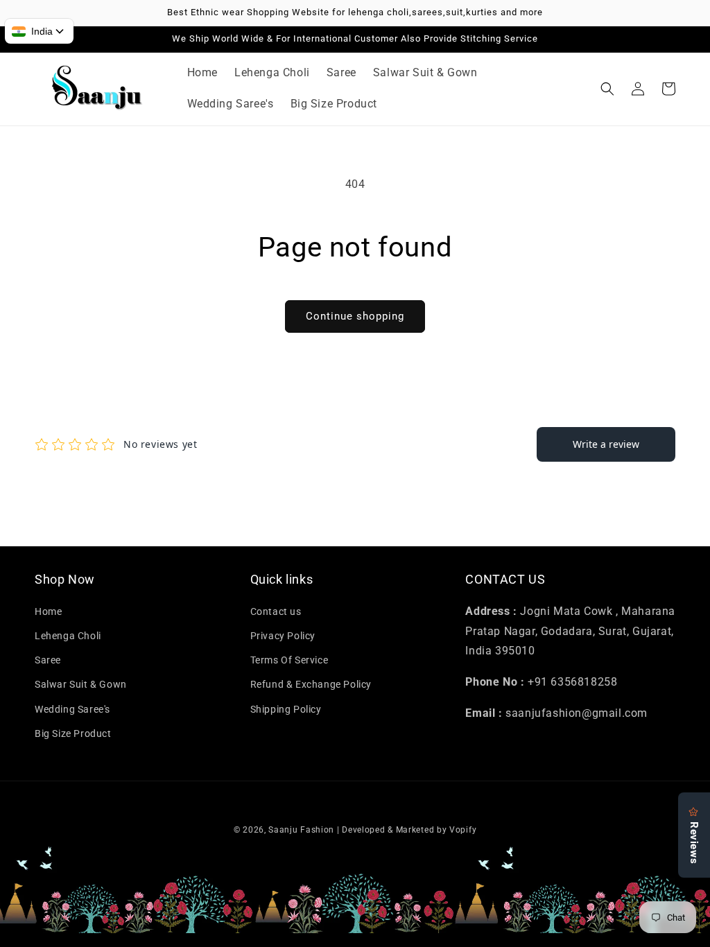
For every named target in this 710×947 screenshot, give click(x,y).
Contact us (276, 611)
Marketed (415, 830)
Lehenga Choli (68, 635)
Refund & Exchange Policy (311, 684)
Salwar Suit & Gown (81, 684)
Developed (363, 830)
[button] (607, 88)
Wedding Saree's (72, 709)
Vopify (462, 830)
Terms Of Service (289, 660)
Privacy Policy (282, 635)
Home (48, 611)
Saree (48, 660)
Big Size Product (73, 733)
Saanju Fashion (302, 830)
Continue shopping (355, 316)
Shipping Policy (286, 709)
